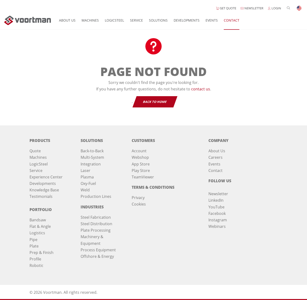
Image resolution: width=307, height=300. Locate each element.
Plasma (87, 177)
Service (136, 20)
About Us (67, 20)
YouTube (216, 207)
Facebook (217, 213)
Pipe (33, 239)
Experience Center (46, 177)
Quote (35, 150)
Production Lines (96, 196)
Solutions (158, 20)
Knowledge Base (44, 190)
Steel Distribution (96, 223)
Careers (215, 157)
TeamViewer (143, 177)
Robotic (36, 265)
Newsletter (218, 193)
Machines (90, 20)
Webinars (217, 226)
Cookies (139, 204)
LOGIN (276, 8)
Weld (85, 190)
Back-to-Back (92, 150)
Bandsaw (38, 220)
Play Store (141, 170)
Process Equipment (98, 250)
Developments (187, 20)
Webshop (140, 157)
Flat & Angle (40, 226)
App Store (141, 164)
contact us (200, 89)
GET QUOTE (227, 8)
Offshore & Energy (97, 256)
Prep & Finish (41, 252)
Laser (85, 170)
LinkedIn (216, 200)
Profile (35, 259)
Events (212, 20)
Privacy (138, 197)
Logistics (37, 232)
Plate (34, 246)
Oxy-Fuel (88, 183)
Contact (231, 20)
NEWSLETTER (253, 8)
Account (139, 150)
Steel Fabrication (96, 217)
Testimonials (41, 196)
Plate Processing (96, 230)
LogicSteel (114, 20)
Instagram (217, 220)
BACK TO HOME (154, 102)
